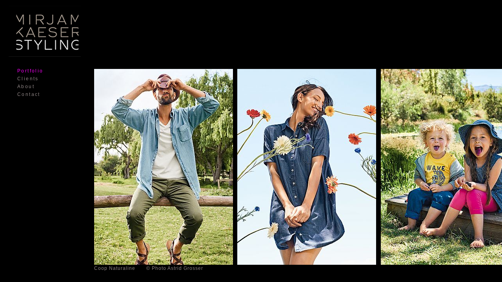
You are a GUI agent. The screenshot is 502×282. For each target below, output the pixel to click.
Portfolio (30, 71)
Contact (28, 94)
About (26, 86)
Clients (28, 78)
